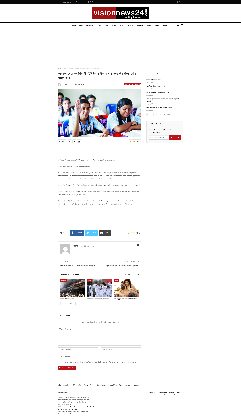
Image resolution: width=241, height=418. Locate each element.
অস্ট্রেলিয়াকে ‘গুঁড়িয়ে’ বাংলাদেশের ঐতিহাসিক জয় (157, 86)
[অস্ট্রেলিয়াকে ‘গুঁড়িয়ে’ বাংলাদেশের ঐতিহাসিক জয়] (99, 288)
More (165, 25)
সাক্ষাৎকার (130, 25)
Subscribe (174, 137)
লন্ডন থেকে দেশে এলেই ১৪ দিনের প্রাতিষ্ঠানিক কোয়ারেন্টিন (77, 265)
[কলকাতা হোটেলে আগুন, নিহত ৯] (72, 288)
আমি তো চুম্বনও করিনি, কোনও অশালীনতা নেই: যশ (157, 92)
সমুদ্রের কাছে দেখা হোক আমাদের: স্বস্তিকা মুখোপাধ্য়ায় (122, 265)
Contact (83, 2)
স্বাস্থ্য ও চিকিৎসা (113, 385)
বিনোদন (114, 25)
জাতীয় (81, 25)
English (92, 2)
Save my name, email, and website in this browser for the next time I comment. (98, 362)
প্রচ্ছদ (74, 25)
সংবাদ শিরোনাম (138, 84)
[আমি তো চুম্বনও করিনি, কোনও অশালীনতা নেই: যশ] (126, 288)
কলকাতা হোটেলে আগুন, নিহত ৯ (153, 80)
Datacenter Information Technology (169, 392)
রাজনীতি (99, 25)
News (77, 2)
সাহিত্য (157, 25)
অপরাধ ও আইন (136, 385)
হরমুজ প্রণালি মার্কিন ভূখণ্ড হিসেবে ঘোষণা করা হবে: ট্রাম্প (159, 107)
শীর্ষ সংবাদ (131, 84)
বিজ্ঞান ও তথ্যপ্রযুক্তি (124, 385)
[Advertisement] (120, 48)
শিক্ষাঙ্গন (149, 25)
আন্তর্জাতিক (89, 25)
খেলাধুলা (122, 25)
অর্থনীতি (106, 25)
